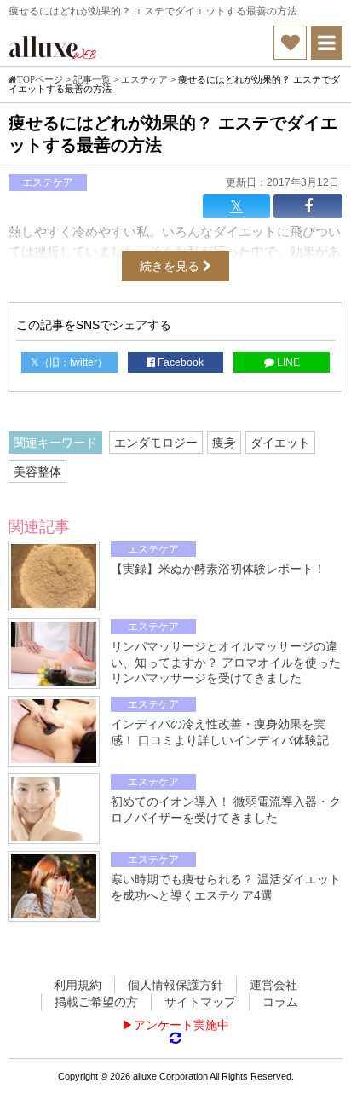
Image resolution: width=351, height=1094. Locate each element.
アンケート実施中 (181, 1025)
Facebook (179, 362)
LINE (287, 362)
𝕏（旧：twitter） (69, 362)
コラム (280, 1002)
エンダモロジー (156, 442)
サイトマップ (200, 1002)
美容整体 (37, 471)
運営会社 (273, 985)
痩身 (224, 442)
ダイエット (280, 442)
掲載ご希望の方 (96, 1002)
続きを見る (171, 266)
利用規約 (77, 985)
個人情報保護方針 (175, 985)
